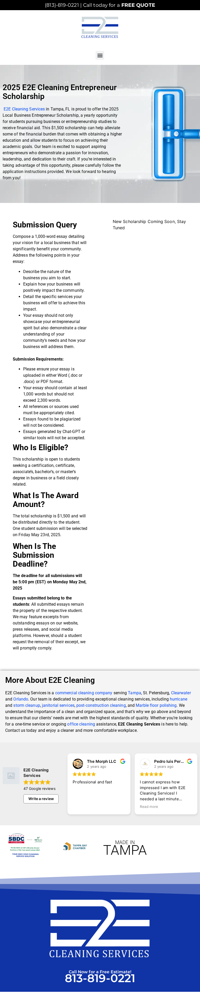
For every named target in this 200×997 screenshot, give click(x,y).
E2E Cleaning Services (24, 109)
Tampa (134, 692)
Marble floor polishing (156, 705)
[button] (100, 55)
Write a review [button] (41, 798)
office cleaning (81, 724)
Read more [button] (149, 806)
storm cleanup (26, 705)
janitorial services (58, 705)
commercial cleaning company (84, 692)
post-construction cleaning (101, 705)
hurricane (178, 699)
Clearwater (181, 692)
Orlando (20, 699)
